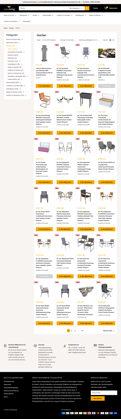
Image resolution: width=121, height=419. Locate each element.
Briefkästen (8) (12, 58)
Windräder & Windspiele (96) (17, 76)
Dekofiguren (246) (12, 89)
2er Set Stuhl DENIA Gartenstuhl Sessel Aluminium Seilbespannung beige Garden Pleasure (43, 310)
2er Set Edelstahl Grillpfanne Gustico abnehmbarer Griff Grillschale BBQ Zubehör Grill (106, 73)
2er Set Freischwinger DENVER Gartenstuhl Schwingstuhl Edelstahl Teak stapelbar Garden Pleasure (43, 120)
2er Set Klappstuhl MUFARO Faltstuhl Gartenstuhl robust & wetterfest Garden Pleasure (64, 167)
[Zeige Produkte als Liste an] (113, 40)
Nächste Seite (107, 330)
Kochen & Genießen (10, 21)
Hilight (38, 77)
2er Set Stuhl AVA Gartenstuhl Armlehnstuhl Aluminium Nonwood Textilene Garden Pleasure (106, 263)
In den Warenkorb (44, 86)
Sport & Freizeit (9, 15)
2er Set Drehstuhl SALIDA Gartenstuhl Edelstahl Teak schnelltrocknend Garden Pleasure (85, 73)
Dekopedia (26, 21)
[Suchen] (87, 8)
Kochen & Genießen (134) (15, 95)
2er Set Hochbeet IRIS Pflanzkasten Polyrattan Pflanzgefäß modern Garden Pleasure (85, 119)
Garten (35, 15)
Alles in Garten (12, 49)
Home (5, 28)
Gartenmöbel (47, 15)
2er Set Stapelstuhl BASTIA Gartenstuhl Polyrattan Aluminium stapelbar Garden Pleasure (64, 216)
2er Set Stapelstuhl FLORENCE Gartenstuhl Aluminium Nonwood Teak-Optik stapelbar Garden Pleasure (106, 216)
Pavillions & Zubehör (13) (15, 70)
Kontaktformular (9, 381)
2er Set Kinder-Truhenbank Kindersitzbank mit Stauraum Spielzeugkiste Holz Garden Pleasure (106, 120)
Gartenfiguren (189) (14, 64)
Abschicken (98, 398)
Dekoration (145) (13, 61)
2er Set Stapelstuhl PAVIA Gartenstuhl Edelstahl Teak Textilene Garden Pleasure (65, 262)
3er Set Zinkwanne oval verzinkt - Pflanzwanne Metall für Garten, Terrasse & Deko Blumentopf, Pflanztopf (85, 310)
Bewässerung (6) (13, 55)
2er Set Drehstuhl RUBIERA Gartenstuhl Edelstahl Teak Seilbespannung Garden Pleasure (65, 73)
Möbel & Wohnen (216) (14, 92)
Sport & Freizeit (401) (13, 39)
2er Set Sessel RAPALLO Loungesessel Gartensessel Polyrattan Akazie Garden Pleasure (106, 166)
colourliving (82, 317)
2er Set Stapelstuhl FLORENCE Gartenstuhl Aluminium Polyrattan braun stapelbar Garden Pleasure (44, 263)
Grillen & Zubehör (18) (14, 67)
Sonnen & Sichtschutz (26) (16, 73)
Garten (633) (10, 46)
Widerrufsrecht (9, 393)
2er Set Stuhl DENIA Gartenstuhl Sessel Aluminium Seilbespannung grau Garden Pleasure (64, 310)
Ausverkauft (107, 86)
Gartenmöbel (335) (12, 82)
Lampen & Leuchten (63, 15)
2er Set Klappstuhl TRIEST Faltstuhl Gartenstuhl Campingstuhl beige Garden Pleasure (84, 167)
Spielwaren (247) (12, 42)
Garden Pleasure (63, 80)
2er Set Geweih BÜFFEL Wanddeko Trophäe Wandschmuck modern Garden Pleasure (65, 119)
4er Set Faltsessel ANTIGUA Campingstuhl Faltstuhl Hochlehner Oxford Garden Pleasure (106, 309)
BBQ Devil (101, 80)
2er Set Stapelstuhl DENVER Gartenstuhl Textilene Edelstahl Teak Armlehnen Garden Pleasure (85, 216)
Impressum (7, 384)
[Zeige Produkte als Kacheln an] (110, 40)
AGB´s (6, 397)
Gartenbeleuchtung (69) (15, 52)
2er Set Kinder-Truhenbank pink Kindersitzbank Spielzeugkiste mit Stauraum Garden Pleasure (42, 168)
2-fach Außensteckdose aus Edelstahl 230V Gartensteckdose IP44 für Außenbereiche (44, 72)
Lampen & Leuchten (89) (14, 85)
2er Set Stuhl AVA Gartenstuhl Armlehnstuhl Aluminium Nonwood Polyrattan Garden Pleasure (85, 263)
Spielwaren (23, 15)
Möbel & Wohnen (95, 15)
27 (82, 330)
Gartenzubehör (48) (14, 79)
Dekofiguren (80, 15)
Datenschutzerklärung (11, 390)
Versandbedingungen (11, 387)
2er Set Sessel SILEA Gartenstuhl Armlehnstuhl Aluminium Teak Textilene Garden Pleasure (44, 216)
